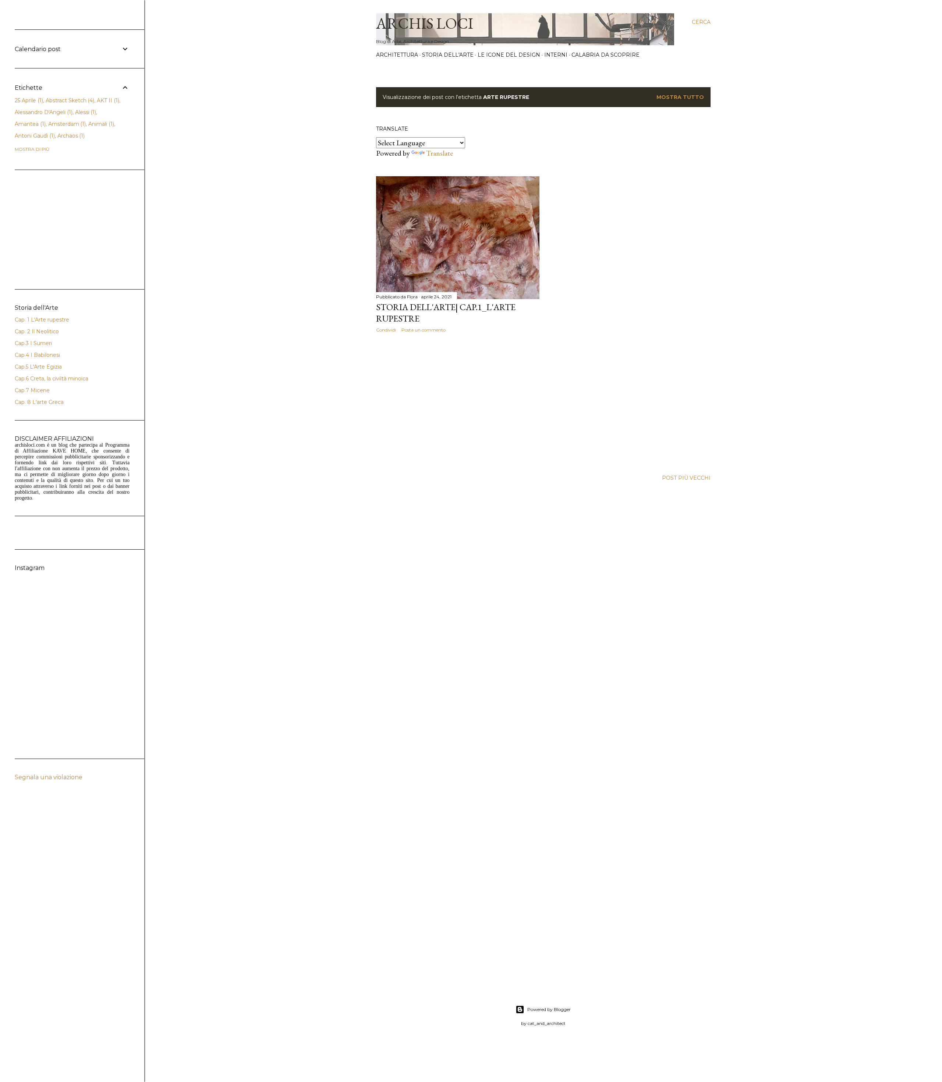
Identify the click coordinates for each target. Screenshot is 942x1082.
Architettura (397, 55)
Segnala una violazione (48, 777)
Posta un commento (423, 330)
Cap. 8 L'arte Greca (39, 402)
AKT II (107, 100)
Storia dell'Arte (448, 55)
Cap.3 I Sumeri (33, 343)
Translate (439, 153)
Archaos (70, 135)
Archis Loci (424, 23)
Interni (555, 55)
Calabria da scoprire (605, 55)
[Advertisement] (458, 402)
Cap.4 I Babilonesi (37, 355)
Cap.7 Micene (32, 390)
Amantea (29, 124)
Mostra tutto (680, 97)
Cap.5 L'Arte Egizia (38, 366)
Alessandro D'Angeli (43, 112)
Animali (100, 124)
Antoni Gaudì (34, 135)
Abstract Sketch (69, 100)
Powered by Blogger (549, 1009)
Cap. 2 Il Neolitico (37, 331)
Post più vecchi (686, 478)
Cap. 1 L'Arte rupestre (42, 319)
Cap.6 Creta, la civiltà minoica (51, 378)
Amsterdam (66, 124)
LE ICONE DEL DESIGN (509, 55)
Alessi (85, 112)
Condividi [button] (386, 330)
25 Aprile (28, 100)
